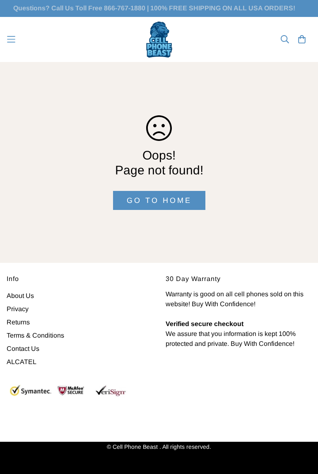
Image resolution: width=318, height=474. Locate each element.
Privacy (18, 308)
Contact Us (23, 348)
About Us (20, 295)
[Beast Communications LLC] (159, 39)
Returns (18, 322)
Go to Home (159, 200)
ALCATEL (21, 361)
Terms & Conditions (35, 335)
